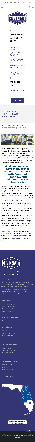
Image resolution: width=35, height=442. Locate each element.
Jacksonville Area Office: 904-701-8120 (16, 60)
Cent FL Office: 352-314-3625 (17, 48)
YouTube (9, 236)
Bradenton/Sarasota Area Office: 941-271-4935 (17, 67)
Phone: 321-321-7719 (8, 370)
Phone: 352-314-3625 (8, 309)
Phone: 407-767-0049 (8, 321)
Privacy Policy (9, 435)
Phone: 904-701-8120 (8, 335)
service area (11, 156)
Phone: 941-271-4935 (8, 353)
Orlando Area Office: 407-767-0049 (16, 54)
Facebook (21, 236)
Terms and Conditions (18, 435)
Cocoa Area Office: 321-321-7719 (17, 73)
